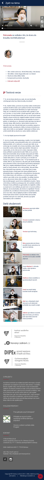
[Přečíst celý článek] (6, 419)
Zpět (12, 3)
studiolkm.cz (31, 476)
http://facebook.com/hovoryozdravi (19, 454)
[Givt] (42, 26)
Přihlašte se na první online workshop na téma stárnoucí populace (23, 418)
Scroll (40, 476)
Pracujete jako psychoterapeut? (23, 412)
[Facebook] (42, 18)
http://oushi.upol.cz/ (12, 452)
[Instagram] (42, 22)
